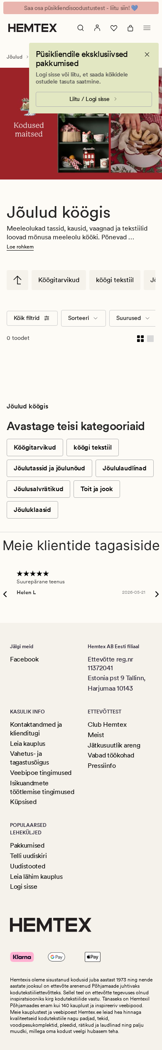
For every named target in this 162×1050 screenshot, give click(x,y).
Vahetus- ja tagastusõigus (29, 758)
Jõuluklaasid (32, 510)
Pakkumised (27, 845)
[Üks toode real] (150, 338)
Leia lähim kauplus (36, 876)
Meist (96, 735)
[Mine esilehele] (32, 28)
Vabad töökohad (111, 755)
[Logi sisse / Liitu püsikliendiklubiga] (97, 28)
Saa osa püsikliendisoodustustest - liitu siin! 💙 (81, 8)
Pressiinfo (102, 766)
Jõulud (14, 57)
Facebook (24, 659)
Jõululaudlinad (125, 468)
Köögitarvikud (58, 280)
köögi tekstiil (115, 280)
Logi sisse (23, 886)
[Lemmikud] (114, 28)
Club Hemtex (107, 724)
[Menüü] (147, 28)
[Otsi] (80, 28)
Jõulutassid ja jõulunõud (49, 468)
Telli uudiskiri (28, 856)
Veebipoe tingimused (40, 773)
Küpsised (23, 802)
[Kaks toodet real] (140, 338)
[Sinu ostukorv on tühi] (130, 28)
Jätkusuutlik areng (114, 745)
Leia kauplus (27, 744)
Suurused (128, 318)
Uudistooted (27, 866)
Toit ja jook (97, 489)
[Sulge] (147, 54)
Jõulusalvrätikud (38, 489)
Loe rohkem (20, 247)
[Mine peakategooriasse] (17, 280)
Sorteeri (78, 318)
